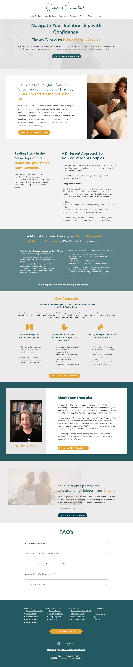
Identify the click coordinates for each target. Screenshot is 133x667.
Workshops (53, 620)
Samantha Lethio (77, 617)
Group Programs (55, 617)
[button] (50, 15)
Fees (95, 611)
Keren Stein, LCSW (77, 614)
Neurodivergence (32, 622)
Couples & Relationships (34, 611)
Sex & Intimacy (31, 614)
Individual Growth (32, 620)
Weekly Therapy (54, 611)
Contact (97, 620)
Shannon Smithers (78, 620)
